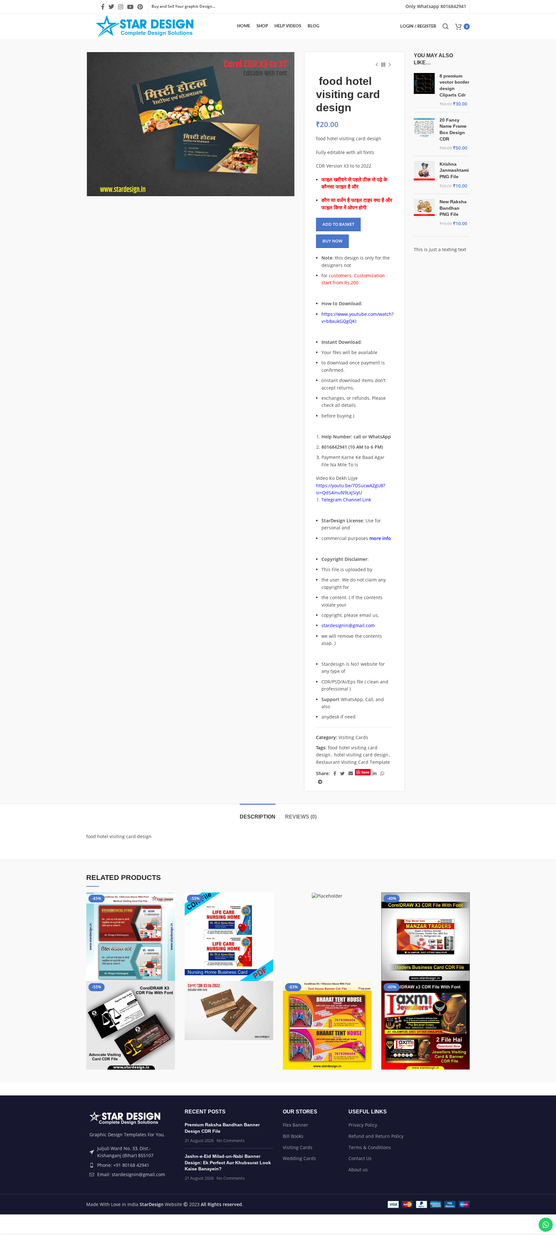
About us (358, 1169)
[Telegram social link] (320, 782)
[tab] (257, 813)
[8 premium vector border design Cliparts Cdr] (424, 90)
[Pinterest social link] (140, 7)
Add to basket (338, 224)
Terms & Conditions (369, 1147)
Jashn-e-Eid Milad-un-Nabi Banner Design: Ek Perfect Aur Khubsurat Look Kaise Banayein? (228, 1162)
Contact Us (360, 1158)
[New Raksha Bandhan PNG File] (424, 212)
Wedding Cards (299, 1158)
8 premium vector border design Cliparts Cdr (454, 85)
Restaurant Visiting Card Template (353, 762)
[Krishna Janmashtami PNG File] (424, 175)
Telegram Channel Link (346, 500)
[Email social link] (351, 773)
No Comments (231, 1140)
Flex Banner (295, 1125)
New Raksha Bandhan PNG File (453, 208)
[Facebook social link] (103, 7)
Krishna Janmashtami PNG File (454, 170)
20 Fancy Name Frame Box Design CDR (453, 129)
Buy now (332, 241)
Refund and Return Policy (375, 1136)
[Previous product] (377, 65)
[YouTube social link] (130, 7)
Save (365, 772)
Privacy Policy (362, 1125)
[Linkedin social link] (374, 773)
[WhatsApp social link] (382, 773)
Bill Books (293, 1136)
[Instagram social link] (120, 7)
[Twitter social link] (111, 7)
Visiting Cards (353, 737)
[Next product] (389, 65)
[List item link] (130, 1165)
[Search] (445, 26)
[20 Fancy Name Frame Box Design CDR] (424, 134)
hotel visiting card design (361, 755)
